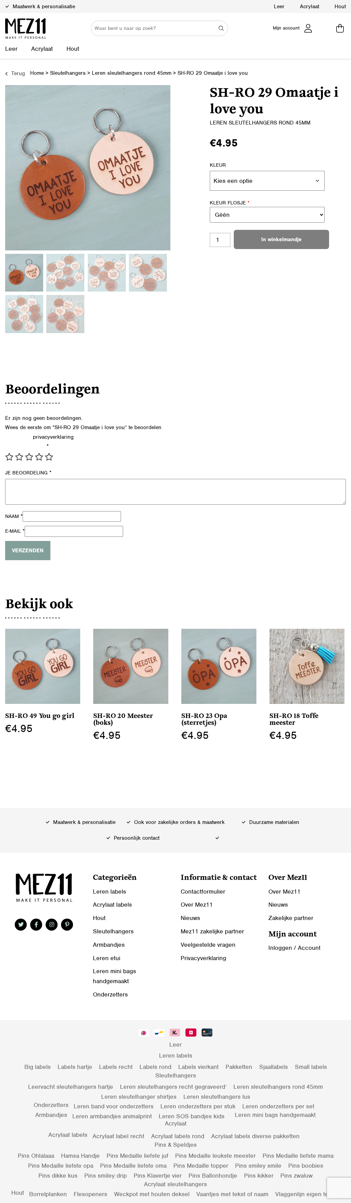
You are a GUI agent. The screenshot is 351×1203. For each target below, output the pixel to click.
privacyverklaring (53, 437)
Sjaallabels (273, 1067)
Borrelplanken (48, 1194)
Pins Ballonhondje (213, 1175)
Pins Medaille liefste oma (133, 1165)
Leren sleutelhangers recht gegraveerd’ (173, 1086)
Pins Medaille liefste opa (60, 1165)
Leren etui (106, 958)
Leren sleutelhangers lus (216, 1096)
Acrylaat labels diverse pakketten (255, 1136)
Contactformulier (203, 891)
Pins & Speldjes (176, 1144)
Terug (17, 73)
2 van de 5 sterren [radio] (19, 457)
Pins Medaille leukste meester (215, 1155)
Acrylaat (309, 6)
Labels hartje (75, 1067)
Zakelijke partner (290, 918)
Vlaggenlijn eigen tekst (305, 1194)
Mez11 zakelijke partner (212, 931)
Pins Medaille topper (200, 1165)
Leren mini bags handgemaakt (275, 1115)
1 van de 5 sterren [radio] (9, 457)
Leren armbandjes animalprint (112, 1116)
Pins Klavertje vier (158, 1175)
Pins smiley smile (258, 1165)
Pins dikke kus (57, 1175)
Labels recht (116, 1067)
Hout (340, 6)
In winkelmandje (281, 239)
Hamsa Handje (80, 1155)
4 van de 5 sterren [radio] (39, 457)
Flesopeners (90, 1194)
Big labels (37, 1067)
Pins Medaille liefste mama (298, 1155)
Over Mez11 (197, 904)
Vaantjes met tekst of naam (232, 1194)
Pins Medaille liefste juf (137, 1155)
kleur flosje (230, 203)
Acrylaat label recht (118, 1136)
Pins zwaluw (296, 1175)
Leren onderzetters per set (278, 1106)
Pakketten (239, 1067)
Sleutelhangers (68, 73)
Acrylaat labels (112, 904)
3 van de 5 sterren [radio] (29, 457)
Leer (279, 6)
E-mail (15, 531)
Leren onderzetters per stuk (197, 1106)
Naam (14, 516)
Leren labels (109, 891)
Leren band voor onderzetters (114, 1106)
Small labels (311, 1067)
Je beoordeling (28, 472)
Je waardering (27, 446)
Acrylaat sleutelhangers (175, 1184)
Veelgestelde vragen (208, 944)
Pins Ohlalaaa (36, 1155)
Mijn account (286, 28)
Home (37, 73)
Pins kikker (259, 1175)
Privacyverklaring (203, 958)
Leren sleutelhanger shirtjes (139, 1096)
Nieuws (190, 918)
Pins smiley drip (105, 1175)
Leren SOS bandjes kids (192, 1116)
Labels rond (155, 1067)
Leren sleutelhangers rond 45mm (131, 73)
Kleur (218, 165)
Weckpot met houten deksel (152, 1194)
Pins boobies (305, 1165)
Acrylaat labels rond (177, 1136)
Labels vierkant (198, 1067)
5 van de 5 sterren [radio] (49, 457)
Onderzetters (110, 994)
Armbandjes (109, 944)
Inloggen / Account (294, 948)
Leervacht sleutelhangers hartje (70, 1086)
